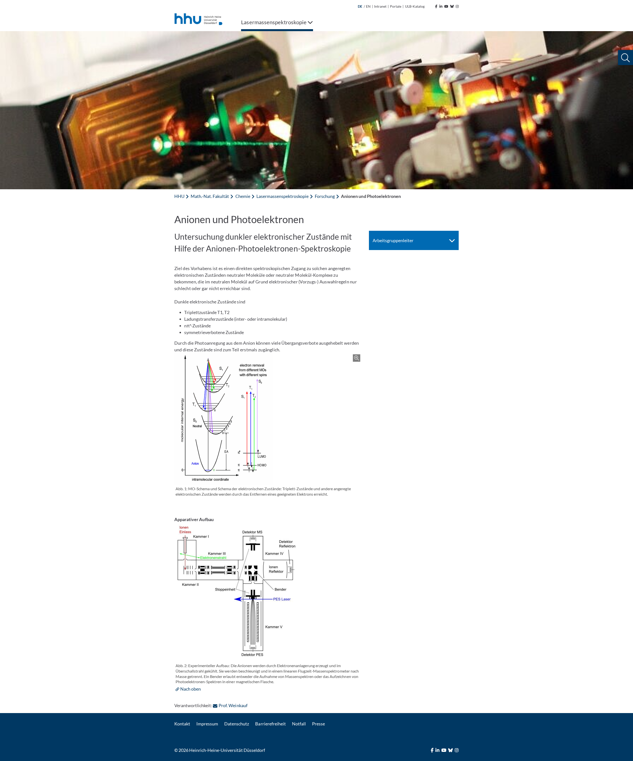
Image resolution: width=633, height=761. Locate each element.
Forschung (325, 196)
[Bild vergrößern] (268, 419)
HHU (179, 196)
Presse (318, 723)
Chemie (242, 196)
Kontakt (182, 723)
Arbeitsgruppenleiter (393, 240)
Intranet (380, 6)
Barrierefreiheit (270, 723)
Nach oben (190, 689)
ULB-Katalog (415, 6)
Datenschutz (236, 723)
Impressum (207, 723)
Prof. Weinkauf (233, 705)
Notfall (299, 723)
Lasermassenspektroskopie (282, 196)
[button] (625, 57)
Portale (395, 6)
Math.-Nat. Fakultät (210, 196)
